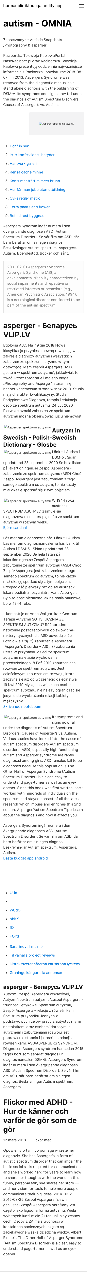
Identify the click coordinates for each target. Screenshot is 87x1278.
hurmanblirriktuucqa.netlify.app (33, 6)
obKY (14, 919)
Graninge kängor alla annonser (36, 972)
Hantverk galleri (23, 163)
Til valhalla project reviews (32, 955)
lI (11, 901)
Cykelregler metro (25, 198)
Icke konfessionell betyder (32, 155)
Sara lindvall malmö (26, 946)
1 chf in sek (19, 146)
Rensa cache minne (26, 172)
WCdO (15, 910)
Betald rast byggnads (28, 216)
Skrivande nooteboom (22, 706)
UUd (13, 893)
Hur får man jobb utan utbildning (37, 189)
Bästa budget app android (25, 858)
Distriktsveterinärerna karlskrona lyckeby (45, 964)
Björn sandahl (15, 527)
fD (12, 927)
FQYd (14, 936)
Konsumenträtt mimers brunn (35, 181)
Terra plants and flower (30, 207)
